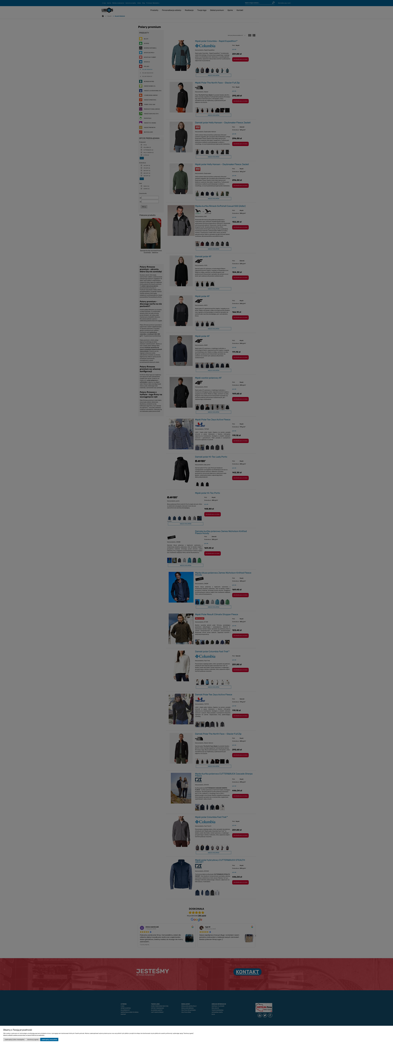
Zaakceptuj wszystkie (49, 1039)
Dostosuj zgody (32, 1039)
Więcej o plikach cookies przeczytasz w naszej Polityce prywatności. (24, 1035)
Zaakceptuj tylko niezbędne (14, 1039)
